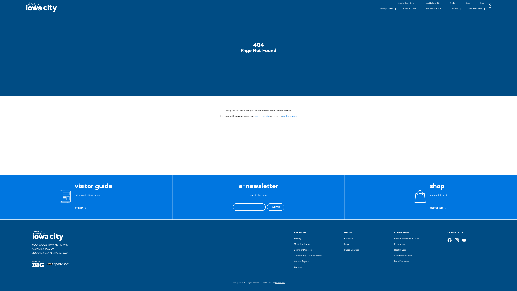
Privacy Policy (280, 283)
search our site (261, 116)
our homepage (289, 116)
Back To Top (513, 106)
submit (276, 207)
